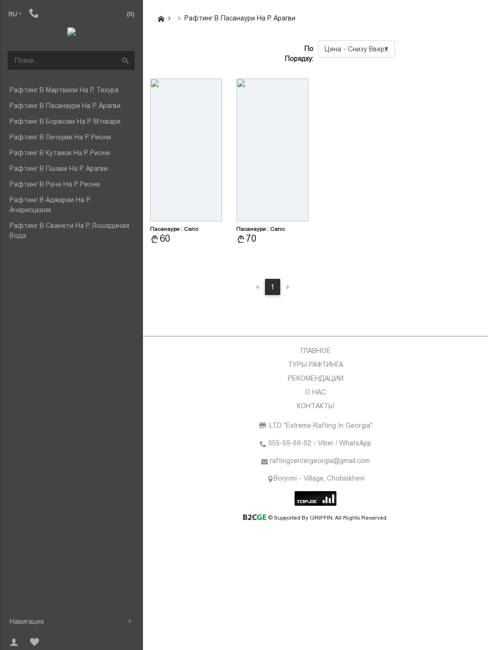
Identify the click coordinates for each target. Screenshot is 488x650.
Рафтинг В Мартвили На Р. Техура (64, 90)
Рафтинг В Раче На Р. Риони (55, 184)
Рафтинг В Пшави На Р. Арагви (59, 168)
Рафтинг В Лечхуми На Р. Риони (60, 137)
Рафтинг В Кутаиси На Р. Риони (60, 153)
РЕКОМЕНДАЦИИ (316, 378)
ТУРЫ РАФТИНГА (315, 364)
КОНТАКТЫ (315, 406)
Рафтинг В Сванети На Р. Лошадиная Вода (69, 230)
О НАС (315, 392)
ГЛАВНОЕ (316, 351)
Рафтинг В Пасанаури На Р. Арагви (65, 105)
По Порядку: (299, 53)
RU (13, 14)
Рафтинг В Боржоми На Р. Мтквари (65, 121)
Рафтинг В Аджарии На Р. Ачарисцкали (50, 205)
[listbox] (356, 49)
